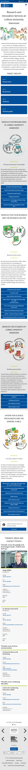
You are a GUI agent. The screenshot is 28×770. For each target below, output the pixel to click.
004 (3, 640)
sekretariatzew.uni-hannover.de (11, 699)
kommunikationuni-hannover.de (11, 663)
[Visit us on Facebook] (4, 752)
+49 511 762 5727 (7, 615)
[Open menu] (26, 5)
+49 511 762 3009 (7, 581)
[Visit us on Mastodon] (15, 752)
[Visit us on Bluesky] (19, 752)
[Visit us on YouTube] (8, 752)
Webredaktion (19, 722)
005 (3, 602)
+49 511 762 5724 (7, 576)
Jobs (5, 765)
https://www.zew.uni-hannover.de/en (12, 704)
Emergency (23, 763)
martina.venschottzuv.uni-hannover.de (13, 624)
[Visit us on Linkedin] (23, 752)
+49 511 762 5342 (7, 659)
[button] (3, 731)
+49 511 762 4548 (7, 694)
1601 (4, 597)
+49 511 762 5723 (7, 620)
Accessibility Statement (7, 763)
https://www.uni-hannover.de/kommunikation (10, 669)
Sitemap (17, 763)
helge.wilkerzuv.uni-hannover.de (11, 586)
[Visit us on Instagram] (12, 752)
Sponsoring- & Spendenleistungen (16, 765)
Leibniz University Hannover (16, 758)
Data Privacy (19, 760)
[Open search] (26, 1)
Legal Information (10, 760)
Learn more (14, 529)
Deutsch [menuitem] (22, 1)
